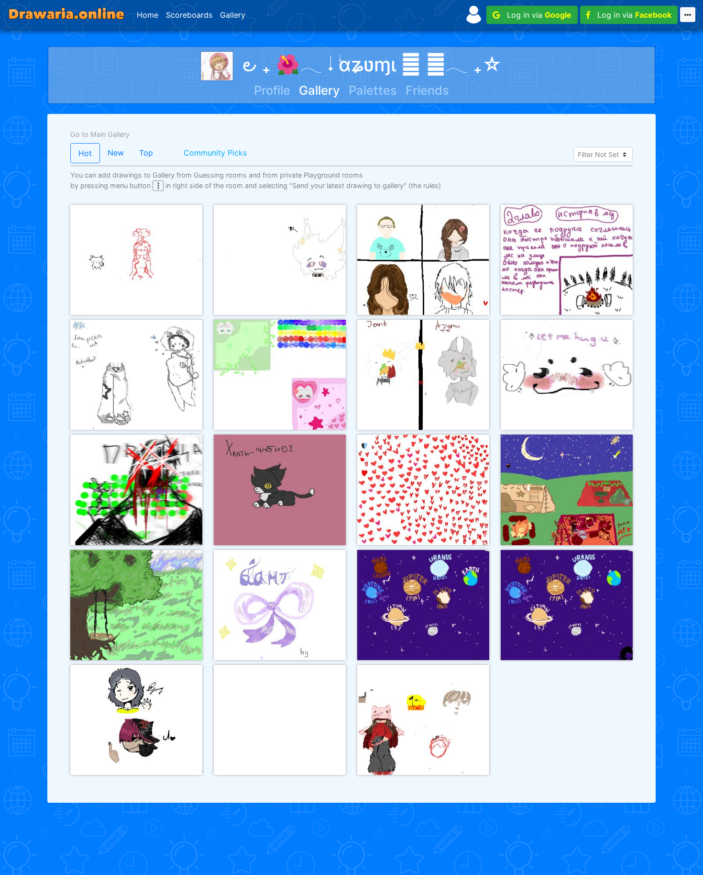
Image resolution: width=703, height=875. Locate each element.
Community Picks (215, 152)
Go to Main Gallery (100, 134)
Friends (427, 90)
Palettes (373, 90)
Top (146, 152)
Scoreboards (189, 15)
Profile (272, 90)
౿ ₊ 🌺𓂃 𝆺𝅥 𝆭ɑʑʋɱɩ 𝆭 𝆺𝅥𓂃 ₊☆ (372, 64)
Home (147, 15)
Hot (85, 153)
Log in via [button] (535, 15)
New (116, 152)
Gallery (232, 15)
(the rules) (424, 185)
